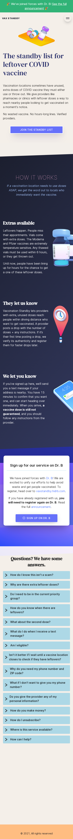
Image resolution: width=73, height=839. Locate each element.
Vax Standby (11, 18)
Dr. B (49, 478)
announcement (41, 507)
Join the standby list (36, 129)
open (67, 18)
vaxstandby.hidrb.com (50, 491)
